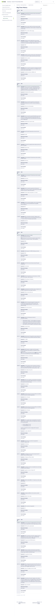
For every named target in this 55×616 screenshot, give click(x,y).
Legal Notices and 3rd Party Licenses (7, 20)
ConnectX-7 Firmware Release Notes (17, 1)
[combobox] (46, 2)
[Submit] (41, 1)
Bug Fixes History (5, 18)
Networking (9, 1)
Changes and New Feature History (7, 16)
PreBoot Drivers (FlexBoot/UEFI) (6, 12)
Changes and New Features (6, 7)
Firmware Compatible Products (6, 5)
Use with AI (45, 5)
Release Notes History (5, 14)
